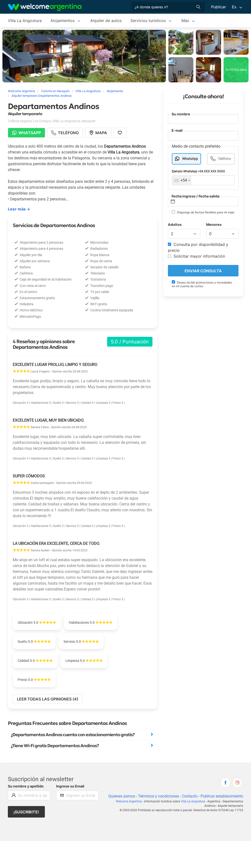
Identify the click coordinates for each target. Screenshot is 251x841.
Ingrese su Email (70, 786)
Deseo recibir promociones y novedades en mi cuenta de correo (202, 284)
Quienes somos (121, 796)
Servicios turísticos (148, 20)
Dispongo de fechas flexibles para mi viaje (205, 212)
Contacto (190, 796)
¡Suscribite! (26, 811)
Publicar (218, 6)
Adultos (175, 224)
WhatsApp (190, 159)
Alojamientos (62, 20)
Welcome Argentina (129, 801)
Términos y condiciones (158, 796)
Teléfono (224, 159)
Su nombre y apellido (26, 786)
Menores (214, 224)
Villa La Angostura (25, 20)
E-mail (177, 130)
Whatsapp (29, 132)
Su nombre (181, 114)
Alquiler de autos (106, 20)
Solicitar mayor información (198, 256)
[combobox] (181, 180)
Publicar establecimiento (222, 796)
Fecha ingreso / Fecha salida (195, 196)
